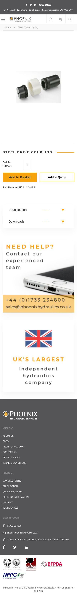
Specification (17, 210)
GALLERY (8, 502)
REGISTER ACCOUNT (14, 446)
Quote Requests (13, 491)
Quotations (21, 10)
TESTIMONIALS (10, 508)
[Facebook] (4, 547)
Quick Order (34, 10)
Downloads (16, 221)
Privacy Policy (11, 457)
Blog (6, 441)
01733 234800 (45, 5)
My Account (9, 10)
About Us (8, 436)
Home (8, 27)
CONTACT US (9, 452)
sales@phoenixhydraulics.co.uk (22, 533)
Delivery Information (16, 497)
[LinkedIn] (26, 547)
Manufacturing (12, 481)
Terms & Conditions (14, 463)
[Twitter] (15, 547)
